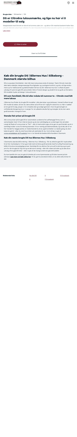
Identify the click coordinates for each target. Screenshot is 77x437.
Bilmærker (18, 14)
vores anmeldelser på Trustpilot (15, 133)
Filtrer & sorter (22, 44)
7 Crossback (49, 179)
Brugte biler (7, 14)
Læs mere (6, 31)
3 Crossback (64, 176)
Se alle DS (33, 176)
